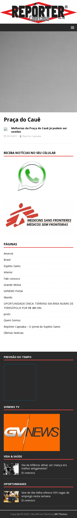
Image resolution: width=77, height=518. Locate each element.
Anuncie (8, 253)
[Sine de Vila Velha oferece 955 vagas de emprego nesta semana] (11, 500)
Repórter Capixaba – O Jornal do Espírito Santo (32, 326)
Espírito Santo (12, 266)
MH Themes (61, 514)
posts (7, 314)
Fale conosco (12, 278)
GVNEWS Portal (13, 291)
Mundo (8, 297)
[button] (72, 27)
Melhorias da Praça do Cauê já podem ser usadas (39, 129)
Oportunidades (15, 484)
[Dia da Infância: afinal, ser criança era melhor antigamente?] (11, 472)
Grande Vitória (12, 285)
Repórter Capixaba (31, 136)
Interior (8, 272)
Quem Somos (12, 320)
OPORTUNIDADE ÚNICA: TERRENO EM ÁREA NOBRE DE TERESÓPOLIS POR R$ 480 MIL (38, 305)
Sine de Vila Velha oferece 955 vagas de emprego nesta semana (45, 494)
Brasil (7, 259)
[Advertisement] (38, 71)
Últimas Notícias (14, 333)
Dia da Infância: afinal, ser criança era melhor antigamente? (44, 466)
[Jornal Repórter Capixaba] (38, 21)
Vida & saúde (13, 456)
